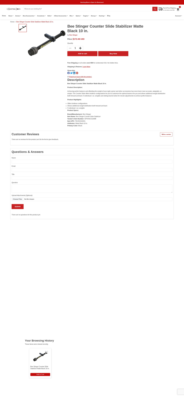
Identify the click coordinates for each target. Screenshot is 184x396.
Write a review (166, 134)
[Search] (154, 9)
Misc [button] (71, 16)
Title (13, 174)
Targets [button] (85, 16)
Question (15, 182)
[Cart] (178, 9)
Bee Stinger (73, 35)
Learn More (86, 67)
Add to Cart (40, 374)
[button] (178, 16)
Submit (18, 207)
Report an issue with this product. (80, 77)
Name (14, 158)
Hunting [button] (101, 16)
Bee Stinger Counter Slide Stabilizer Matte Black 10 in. (34, 22)
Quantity (70, 43)
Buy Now (113, 54)
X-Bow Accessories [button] (60, 16)
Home (4, 15)
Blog (108, 15)
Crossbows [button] (40, 16)
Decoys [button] (93, 16)
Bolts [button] (49, 16)
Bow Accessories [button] (28, 16)
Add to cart (82, 54)
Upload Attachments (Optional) (22, 195)
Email (14, 166)
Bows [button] (10, 16)
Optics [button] (78, 16)
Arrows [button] (17, 16)
